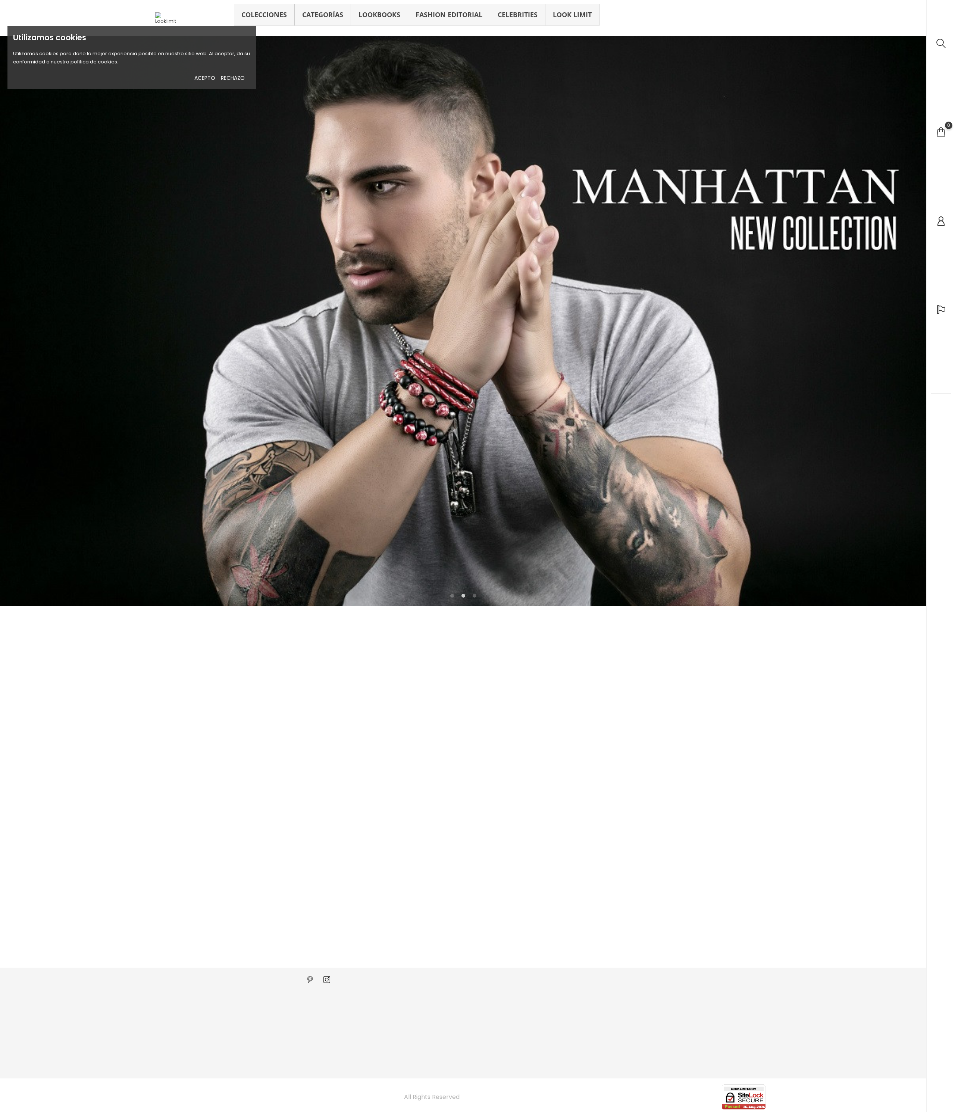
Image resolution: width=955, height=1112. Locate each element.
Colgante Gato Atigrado (186, 911)
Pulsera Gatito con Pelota (313, 911)
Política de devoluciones (471, 997)
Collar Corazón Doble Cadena (318, 872)
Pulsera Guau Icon (677, 872)
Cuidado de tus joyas (363, 1020)
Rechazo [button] (233, 78)
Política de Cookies (464, 1042)
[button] (915, 322)
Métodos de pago (463, 1020)
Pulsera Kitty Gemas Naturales (568, 911)
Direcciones (559, 1031)
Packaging (350, 1042)
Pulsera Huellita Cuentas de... (566, 872)
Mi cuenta (349, 1064)
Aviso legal (454, 1008)
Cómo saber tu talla (361, 1031)
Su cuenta (561, 982)
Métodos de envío (463, 1031)
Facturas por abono (569, 1020)
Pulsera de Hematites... (683, 911)
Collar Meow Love (427, 872)
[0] (941, 131)
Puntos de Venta (357, 1008)
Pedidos (555, 1008)
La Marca (348, 997)
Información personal (571, 997)
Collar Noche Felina (180, 872)
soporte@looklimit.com (193, 1008)
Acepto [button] (204, 78)
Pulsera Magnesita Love (434, 911)
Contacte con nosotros (365, 1053)
